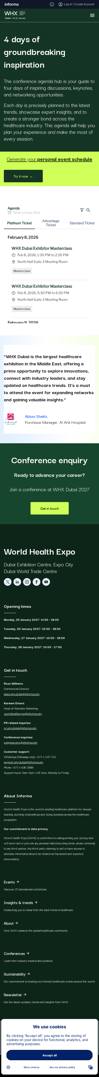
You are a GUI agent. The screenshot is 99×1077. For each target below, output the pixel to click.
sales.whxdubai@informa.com (22, 694)
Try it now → (23, 176)
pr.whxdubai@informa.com (20, 728)
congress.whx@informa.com (20, 742)
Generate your (49, 159)
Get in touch (49, 508)
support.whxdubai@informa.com (23, 762)
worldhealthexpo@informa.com (23, 713)
